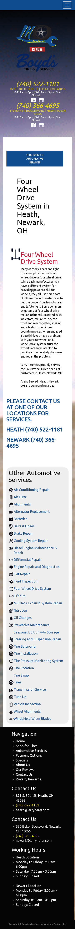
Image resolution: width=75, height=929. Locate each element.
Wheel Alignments (27, 711)
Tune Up (20, 697)
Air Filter (20, 497)
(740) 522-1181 (37, 83)
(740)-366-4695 (27, 836)
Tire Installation (26, 653)
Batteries (20, 519)
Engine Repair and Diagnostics (37, 567)
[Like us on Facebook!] (33, 100)
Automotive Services (31, 751)
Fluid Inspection (26, 581)
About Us (23, 765)
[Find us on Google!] (41, 100)
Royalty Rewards (28, 779)
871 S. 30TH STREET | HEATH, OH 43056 (37, 89)
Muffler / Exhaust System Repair (38, 603)
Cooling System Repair (31, 541)
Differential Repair (27, 559)
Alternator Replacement (32, 511)
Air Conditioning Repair (31, 490)
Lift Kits (19, 596)
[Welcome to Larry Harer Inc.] (37, 48)
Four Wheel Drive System (32, 588)
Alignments (22, 504)
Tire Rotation (24, 668)
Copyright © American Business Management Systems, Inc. (37, 924)
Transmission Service (30, 689)
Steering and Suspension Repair (37, 639)
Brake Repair (23, 533)
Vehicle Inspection (27, 704)
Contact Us (24, 774)
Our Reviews (25, 769)
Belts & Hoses (24, 526)
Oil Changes (23, 618)
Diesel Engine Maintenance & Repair (35, 550)
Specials (22, 760)
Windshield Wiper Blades (32, 718)
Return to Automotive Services (35, 159)
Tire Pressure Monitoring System (38, 661)
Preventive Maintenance (31, 625)
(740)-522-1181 (27, 805)
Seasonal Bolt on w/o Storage (36, 632)
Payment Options (29, 755)
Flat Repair (22, 574)
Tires (17, 682)
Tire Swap (21, 675)
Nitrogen (20, 610)
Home (20, 741)
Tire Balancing (24, 646)
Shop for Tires (27, 746)
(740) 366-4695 (37, 105)
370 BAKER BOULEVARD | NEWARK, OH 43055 (37, 112)
